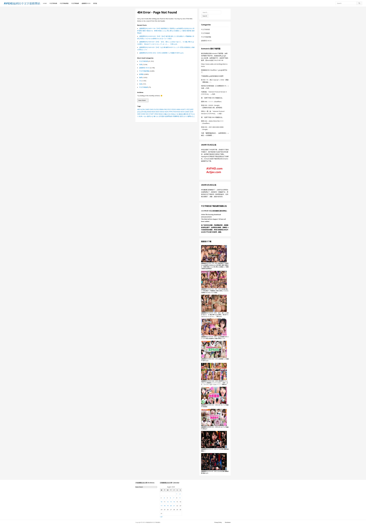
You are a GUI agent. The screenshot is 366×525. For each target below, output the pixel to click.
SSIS (147, 114)
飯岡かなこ (191, 116)
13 (171, 502)
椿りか (156, 116)
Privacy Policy (218, 522)
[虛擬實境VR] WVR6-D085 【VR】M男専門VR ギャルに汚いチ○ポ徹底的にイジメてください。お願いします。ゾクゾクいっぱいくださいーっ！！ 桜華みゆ (214, 382)
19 (168, 506)
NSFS (167, 112)
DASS (152, 109)
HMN (178, 109)
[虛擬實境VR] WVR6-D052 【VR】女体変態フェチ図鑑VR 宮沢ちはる (161, 53)
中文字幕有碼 (53, 3)
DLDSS (156, 109)
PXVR (175, 112)
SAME (187, 112)
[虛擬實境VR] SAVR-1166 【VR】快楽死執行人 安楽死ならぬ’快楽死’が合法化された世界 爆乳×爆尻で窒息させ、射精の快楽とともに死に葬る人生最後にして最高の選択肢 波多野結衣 (166, 30)
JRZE (191, 109)
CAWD (147, 109)
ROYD (183, 112)
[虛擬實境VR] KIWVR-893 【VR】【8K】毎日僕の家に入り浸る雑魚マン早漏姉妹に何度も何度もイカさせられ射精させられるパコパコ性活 (215, 290)
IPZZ (188, 109)
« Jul (161, 517)
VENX (156, 114)
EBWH (161, 109)
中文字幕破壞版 (64, 3)
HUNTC (183, 109)
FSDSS (173, 109)
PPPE (171, 112)
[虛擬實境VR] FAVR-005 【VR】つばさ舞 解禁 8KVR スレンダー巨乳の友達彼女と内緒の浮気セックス (215, 337)
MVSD (162, 112)
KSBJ (145, 112)
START (151, 114)
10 (161, 502)
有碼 (140, 64)
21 (174, 506)
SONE (143, 114)
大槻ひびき (167, 114)
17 (161, 506)
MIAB (149, 112)
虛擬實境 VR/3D (86, 3)
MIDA (153, 112)
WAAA (161, 114)
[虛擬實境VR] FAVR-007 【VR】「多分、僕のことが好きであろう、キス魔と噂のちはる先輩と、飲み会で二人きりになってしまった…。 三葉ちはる (215, 314)
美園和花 (176, 116)
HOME (45, 3)
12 (168, 502)
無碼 (140, 77)
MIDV (158, 112)
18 (164, 506)
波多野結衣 (169, 116)
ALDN (142, 109)
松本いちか (143, 116)
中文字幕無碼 (75, 3)
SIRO (139, 114)
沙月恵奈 (162, 116)
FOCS (169, 109)
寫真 (140, 84)
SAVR (191, 112)
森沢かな (150, 116)
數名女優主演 (183, 114)
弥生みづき (175, 114)
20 (171, 506)
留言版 (95, 3)
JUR (141, 112)
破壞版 (141, 74)
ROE (178, 112)
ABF (138, 109)
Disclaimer (228, 522)
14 (174, 502)
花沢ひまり (183, 116)
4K (140, 81)
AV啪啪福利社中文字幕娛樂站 (152, 522)
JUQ (138, 112)
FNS (165, 109)
